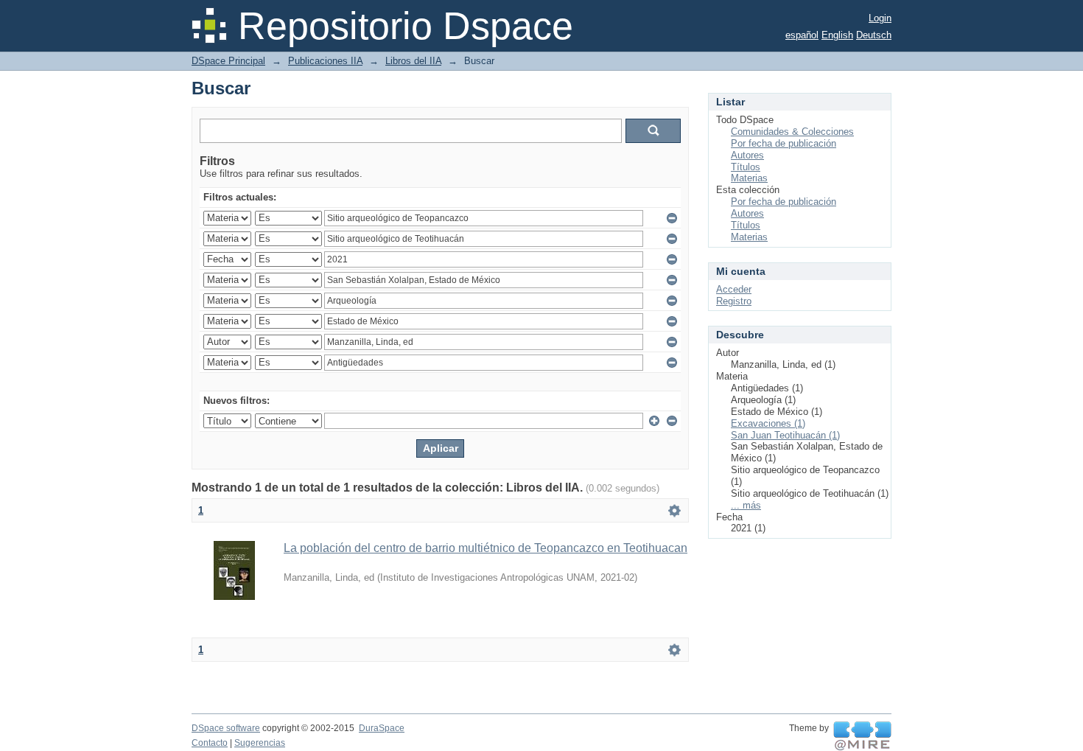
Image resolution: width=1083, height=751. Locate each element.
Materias (749, 178)
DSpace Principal (228, 60)
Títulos (745, 166)
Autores (747, 155)
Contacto (210, 743)
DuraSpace (381, 728)
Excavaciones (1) (768, 423)
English (837, 35)
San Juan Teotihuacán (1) (785, 435)
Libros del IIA (413, 60)
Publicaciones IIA (325, 60)
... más (746, 505)
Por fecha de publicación (783, 143)
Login (880, 18)
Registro (733, 301)
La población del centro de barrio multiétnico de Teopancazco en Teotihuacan (485, 548)
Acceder (733, 289)
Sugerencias (259, 743)
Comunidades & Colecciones (792, 131)
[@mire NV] (862, 736)
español (802, 35)
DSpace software (226, 728)
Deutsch (873, 35)
